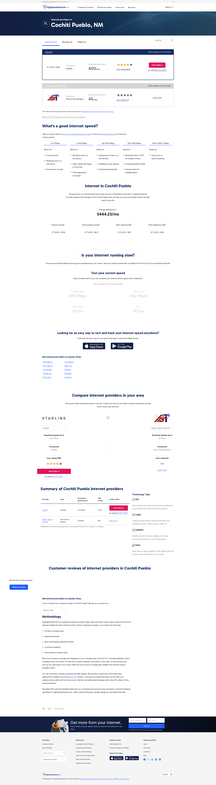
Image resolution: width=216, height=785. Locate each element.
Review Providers (104, 7)
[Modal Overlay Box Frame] (108, 724)
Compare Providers (86, 7)
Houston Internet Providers (84, 751)
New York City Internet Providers (85, 755)
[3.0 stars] (54, 463)
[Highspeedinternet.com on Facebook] (144, 760)
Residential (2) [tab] (51, 42)
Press (144, 755)
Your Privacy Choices (123, 779)
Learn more (157, 97)
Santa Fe (67, 377)
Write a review (18, 587)
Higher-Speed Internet (55, 86)
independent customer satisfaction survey (98, 111)
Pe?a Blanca (47, 366)
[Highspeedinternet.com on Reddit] (156, 760)
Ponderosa (47, 373)
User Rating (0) (122, 100)
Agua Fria (68, 366)
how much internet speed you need (76, 134)
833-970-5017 (160, 70)
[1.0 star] (48, 463)
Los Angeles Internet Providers (85, 744)
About (145, 744)
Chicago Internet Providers (84, 748)
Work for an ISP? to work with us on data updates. (63, 117)
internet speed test (108, 134)
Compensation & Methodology (89, 779)
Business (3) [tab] (67, 42)
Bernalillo (68, 373)
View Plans (155, 65)
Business (131, 7)
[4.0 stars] (57, 463)
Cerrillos (67, 370)
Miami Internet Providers (83, 759)
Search (168, 7)
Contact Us (146, 751)
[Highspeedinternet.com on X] (148, 760)
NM (49, 709)
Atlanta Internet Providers (83, 763)
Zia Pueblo (47, 377)
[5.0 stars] (60, 463)
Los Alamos (69, 362)
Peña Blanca (48, 362)
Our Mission (147, 748)
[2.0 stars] (51, 463)
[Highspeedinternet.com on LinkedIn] (160, 760)
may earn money (49, 1)
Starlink (48, 52)
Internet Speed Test (115, 744)
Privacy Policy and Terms (106, 779)
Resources (120, 7)
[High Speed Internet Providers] (55, 7)
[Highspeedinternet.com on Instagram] (152, 760)
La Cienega (47, 370)
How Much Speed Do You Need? (119, 748)
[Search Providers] (64, 753)
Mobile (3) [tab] (82, 42)
